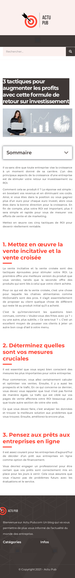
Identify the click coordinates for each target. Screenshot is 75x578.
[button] (38, 40)
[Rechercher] (70, 51)
